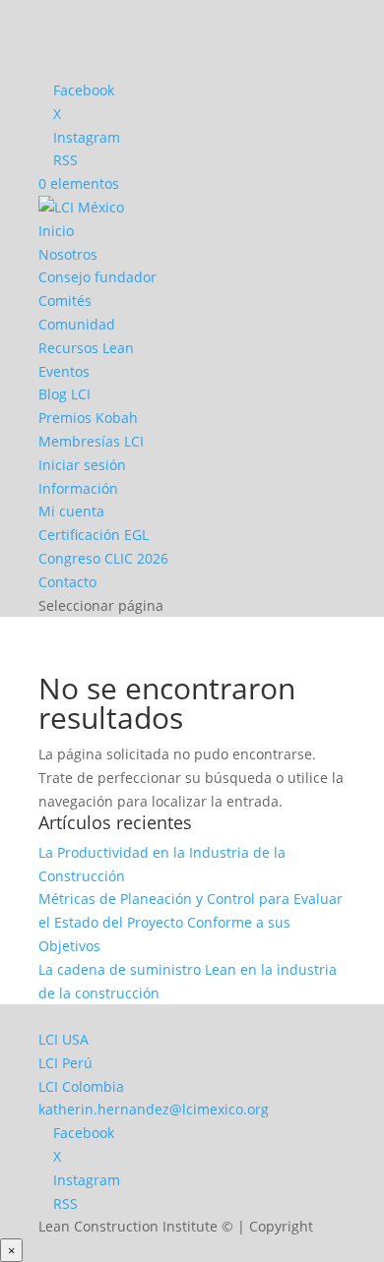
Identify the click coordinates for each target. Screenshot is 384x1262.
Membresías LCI (91, 441)
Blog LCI (64, 394)
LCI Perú (65, 1062)
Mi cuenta (71, 511)
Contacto (67, 581)
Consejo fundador (97, 277)
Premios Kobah (88, 417)
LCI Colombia (81, 1086)
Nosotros (67, 254)
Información (78, 488)
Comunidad (76, 324)
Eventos (64, 371)
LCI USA (63, 1039)
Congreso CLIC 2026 (103, 558)
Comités (65, 300)
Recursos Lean (86, 347)
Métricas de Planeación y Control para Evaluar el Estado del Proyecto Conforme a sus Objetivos (190, 922)
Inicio (56, 230)
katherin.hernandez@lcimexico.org (153, 1109)
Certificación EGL (93, 534)
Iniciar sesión (82, 464)
